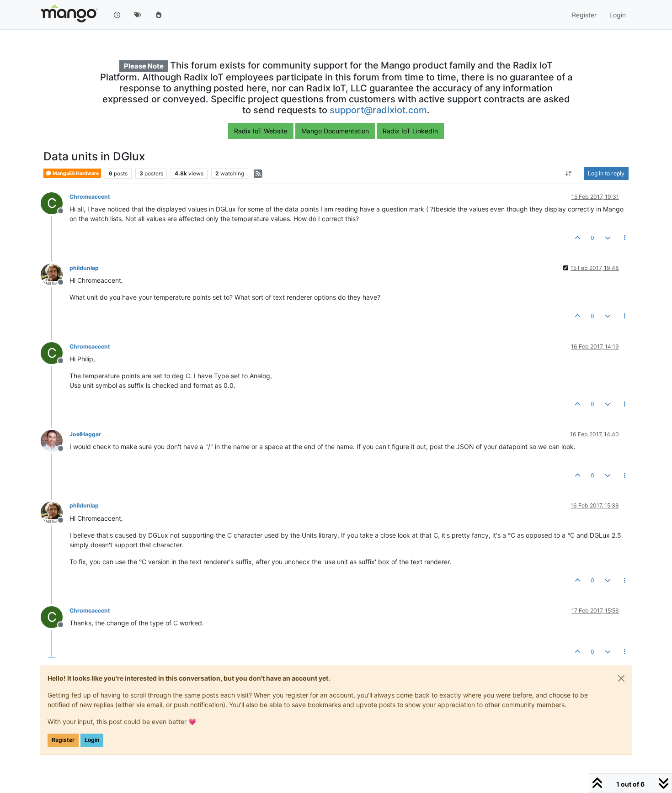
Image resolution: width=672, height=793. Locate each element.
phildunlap (84, 267)
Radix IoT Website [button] (261, 131)
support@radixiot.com (378, 110)
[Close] (621, 678)
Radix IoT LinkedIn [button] (410, 131)
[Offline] (55, 274)
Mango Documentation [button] (335, 131)
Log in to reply (606, 173)
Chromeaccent (89, 196)
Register (63, 739)
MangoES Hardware (75, 173)
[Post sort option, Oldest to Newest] (568, 173)
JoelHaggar (85, 434)
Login (92, 739)
